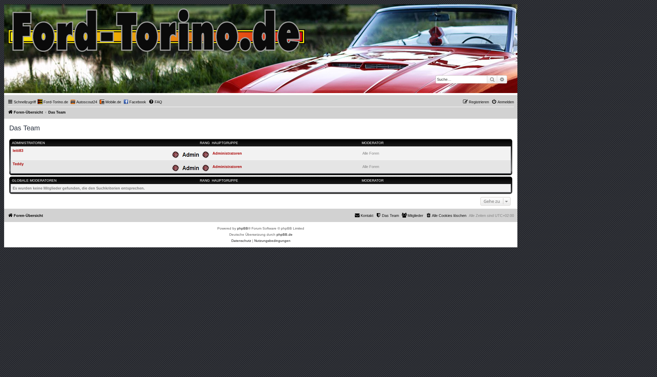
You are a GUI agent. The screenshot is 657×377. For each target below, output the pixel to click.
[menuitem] (53, 102)
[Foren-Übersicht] (157, 28)
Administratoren (28, 143)
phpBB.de (284, 234)
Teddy (18, 164)
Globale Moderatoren (34, 180)
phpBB (242, 228)
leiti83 (18, 150)
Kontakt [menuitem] (367, 215)
